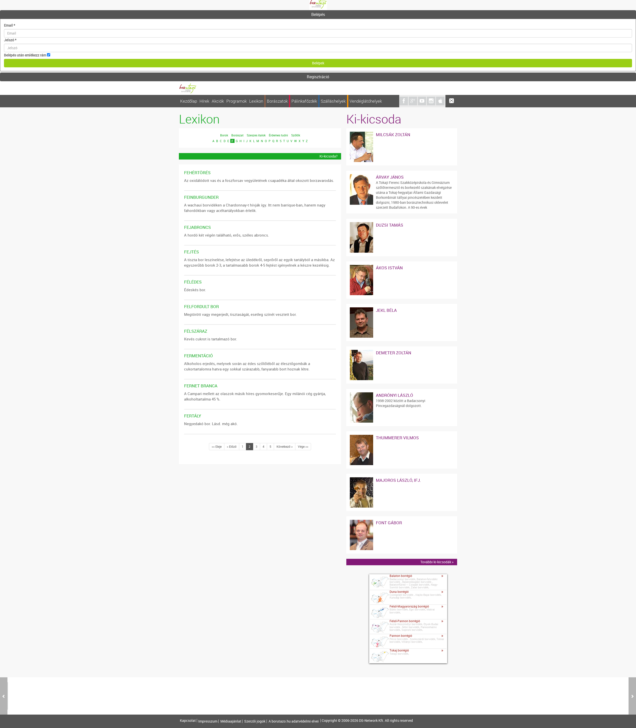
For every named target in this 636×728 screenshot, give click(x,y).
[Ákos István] (361, 267)
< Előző (232, 446)
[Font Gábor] (361, 522)
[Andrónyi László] (361, 394)
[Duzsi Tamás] (361, 224)
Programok (236, 101)
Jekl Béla (386, 310)
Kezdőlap (188, 101)
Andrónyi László (394, 395)
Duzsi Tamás (389, 225)
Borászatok (277, 101)
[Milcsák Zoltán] (361, 134)
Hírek (204, 101)
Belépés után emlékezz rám (25, 55)
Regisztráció (318, 77)
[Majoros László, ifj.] (361, 479)
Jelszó (10, 40)
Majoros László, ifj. (398, 480)
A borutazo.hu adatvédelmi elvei (294, 721)
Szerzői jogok (254, 721)
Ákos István (389, 268)
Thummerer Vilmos (397, 438)
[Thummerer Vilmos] (361, 437)
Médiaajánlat (230, 721)
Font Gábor (389, 523)
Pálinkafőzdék (304, 101)
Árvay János (390, 177)
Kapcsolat (188, 720)
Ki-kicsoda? (328, 156)
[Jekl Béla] (361, 309)
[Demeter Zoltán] (361, 352)
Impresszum (207, 721)
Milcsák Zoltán (393, 134)
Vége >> (303, 446)
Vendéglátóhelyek (366, 101)
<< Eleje (217, 446)
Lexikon (256, 101)
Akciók (218, 101)
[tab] (318, 14)
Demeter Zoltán (393, 353)
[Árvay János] (361, 176)
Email (9, 25)
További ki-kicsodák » (437, 562)
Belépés (318, 14)
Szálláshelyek (333, 101)
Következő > (285, 446)
